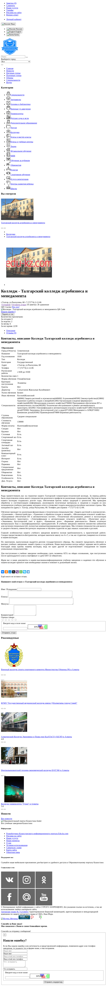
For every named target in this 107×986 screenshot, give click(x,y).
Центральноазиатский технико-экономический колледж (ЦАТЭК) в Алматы (35, 770)
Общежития (15, 165)
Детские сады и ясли (19, 118)
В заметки (31, 305)
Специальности (13, 80)
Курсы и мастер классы (20, 137)
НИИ (12, 156)
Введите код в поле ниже (14, 623)
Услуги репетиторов (19, 179)
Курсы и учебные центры (21, 142)
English (18, 32)
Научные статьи (13, 73)
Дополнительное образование (23, 123)
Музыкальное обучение (20, 151)
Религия (14, 170)
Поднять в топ (7, 314)
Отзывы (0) (11, 333)
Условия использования (16, 845)
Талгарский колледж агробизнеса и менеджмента (23, 223)
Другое (13, 128)
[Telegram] (28, 571)
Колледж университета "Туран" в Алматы (19, 804)
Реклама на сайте (14, 836)
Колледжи (14, 132)
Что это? (15, 307)
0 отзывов (6, 305)
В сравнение (43, 305)
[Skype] (24, 571)
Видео (9, 82)
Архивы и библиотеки (20, 104)
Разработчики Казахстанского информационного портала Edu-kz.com (37, 833)
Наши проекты (13, 841)
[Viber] (17, 571)
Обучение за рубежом (20, 160)
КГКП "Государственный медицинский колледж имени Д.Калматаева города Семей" (39, 703)
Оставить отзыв (19, 305)
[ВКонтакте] (2, 571)
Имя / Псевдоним (9, 589)
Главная (9, 68)
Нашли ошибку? (8, 312)
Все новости (6, 818)
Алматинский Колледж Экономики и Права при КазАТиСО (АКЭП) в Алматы (36, 737)
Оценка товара (7, 617)
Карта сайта (11, 850)
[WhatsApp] (20, 571)
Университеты (16, 114)
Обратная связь (13, 852)
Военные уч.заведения (20, 109)
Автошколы (15, 99)
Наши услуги (12, 838)
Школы (13, 189)
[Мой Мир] (9, 571)
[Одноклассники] (6, 571)
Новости (10, 71)
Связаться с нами (14, 848)
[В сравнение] (2, 228)
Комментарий (7, 615)
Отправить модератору (53, 982)
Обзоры (9, 78)
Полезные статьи (13, 75)
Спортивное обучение (20, 174)
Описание (10, 330)
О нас (8, 843)
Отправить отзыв (9, 633)
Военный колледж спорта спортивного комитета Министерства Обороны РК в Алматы (40, 669)
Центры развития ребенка (22, 184)
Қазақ (16, 35)
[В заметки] (5, 228)
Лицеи (13, 146)
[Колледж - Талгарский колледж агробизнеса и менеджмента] (29, 285)
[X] (13, 571)
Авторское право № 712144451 (15, 912)
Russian (19, 29)
